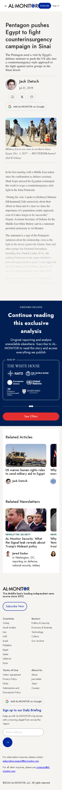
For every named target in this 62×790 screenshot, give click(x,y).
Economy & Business (42, 627)
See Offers (31, 416)
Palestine (7, 645)
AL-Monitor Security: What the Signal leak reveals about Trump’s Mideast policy (25, 542)
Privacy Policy (10, 679)
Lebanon (7, 658)
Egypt (5, 649)
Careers (35, 688)
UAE (5, 636)
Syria (5, 663)
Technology (37, 632)
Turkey (6, 623)
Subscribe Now (15, 606)
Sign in (56, 5)
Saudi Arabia (9, 627)
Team (34, 683)
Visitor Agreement (12, 674)
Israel (5, 641)
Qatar (6, 654)
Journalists (36, 679)
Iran (5, 632)
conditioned (46, 282)
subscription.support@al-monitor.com (21, 761)
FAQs (5, 683)
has (49, 262)
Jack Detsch (29, 81)
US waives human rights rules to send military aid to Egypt (25, 472)
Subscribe (44, 5)
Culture (35, 636)
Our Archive (38, 641)
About (34, 674)
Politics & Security (40, 623)
